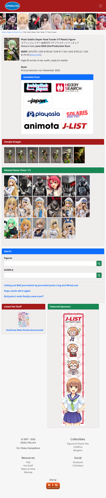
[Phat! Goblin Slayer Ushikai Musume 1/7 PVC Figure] (54, 185)
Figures (8, 258)
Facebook (78, 462)
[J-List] (73, 368)
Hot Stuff (28, 465)
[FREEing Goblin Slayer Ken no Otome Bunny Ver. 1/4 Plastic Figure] (68, 228)
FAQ (28, 462)
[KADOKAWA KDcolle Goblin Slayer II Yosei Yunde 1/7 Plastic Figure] (11, 228)
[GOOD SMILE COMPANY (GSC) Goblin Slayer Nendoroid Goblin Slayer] (68, 185)
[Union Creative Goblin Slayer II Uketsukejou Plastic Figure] (40, 228)
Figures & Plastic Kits (14, 32)
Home (4, 32)
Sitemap (28, 472)
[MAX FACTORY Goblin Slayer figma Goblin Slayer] (83, 185)
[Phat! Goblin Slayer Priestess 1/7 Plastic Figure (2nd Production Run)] (11, 185)
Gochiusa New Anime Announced (24, 330)
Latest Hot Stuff (12, 306)
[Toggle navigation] (100, 6)
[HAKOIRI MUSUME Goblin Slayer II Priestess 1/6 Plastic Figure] (68, 206)
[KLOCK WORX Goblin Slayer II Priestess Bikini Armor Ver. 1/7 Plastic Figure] (25, 228)
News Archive (28, 468)
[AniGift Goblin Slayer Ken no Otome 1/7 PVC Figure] (25, 206)
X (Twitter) (78, 465)
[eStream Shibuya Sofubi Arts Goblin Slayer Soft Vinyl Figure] (25, 185)
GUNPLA (8, 269)
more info (35, 54)
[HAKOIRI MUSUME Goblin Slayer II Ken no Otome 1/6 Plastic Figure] (83, 206)
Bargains (78, 450)
